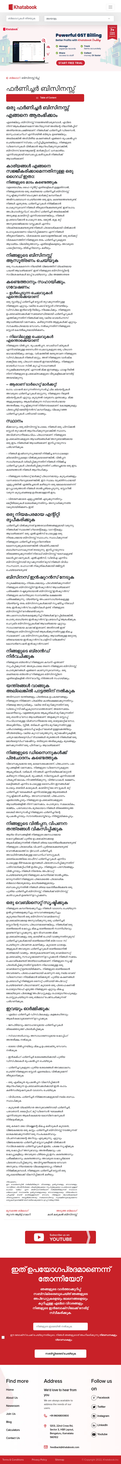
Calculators (13, 1430)
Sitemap (59, 1459)
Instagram (103, 1416)
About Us (12, 1397)
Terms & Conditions (13, 1459)
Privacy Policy (39, 1459)
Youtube (102, 1434)
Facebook (103, 1397)
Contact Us (13, 1438)
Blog (9, 1422)
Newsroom (13, 1405)
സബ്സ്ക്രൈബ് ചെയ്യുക (60, 1353)
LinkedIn (102, 1425)
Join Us (10, 1414)
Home (10, 1389)
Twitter (101, 1406)
